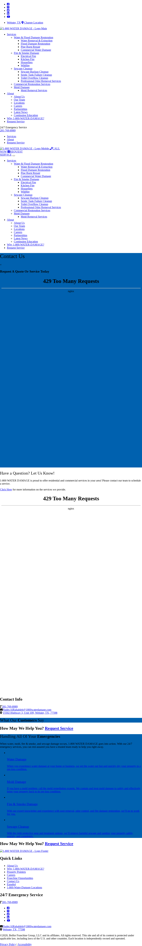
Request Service (16, 121)
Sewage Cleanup (23, 68)
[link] (8, 4)
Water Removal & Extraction (36, 40)
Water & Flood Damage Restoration (33, 37)
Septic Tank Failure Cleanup (36, 74)
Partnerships (20, 109)
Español (11, 884)
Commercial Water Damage (36, 49)
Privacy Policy (8, 944)
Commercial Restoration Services (32, 84)
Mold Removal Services (34, 90)
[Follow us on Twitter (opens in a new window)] (8, 914)
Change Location (33, 22)
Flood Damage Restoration (35, 43)
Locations (19, 102)
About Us (19, 96)
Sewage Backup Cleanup (34, 71)
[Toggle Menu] (13, 155)
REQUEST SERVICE (11, 153)
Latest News (21, 112)
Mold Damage (22, 87)
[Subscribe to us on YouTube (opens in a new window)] (8, 920)
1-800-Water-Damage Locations (24, 887)
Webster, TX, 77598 (14, 929)
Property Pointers (16, 871)
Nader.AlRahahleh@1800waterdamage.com (27, 709)
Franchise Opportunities (20, 878)
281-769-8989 (8, 130)
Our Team (19, 99)
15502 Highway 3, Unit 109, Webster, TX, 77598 (30, 712)
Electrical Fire (28, 56)
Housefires (27, 62)
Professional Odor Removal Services (41, 81)
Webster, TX (14, 22)
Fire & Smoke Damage (26, 53)
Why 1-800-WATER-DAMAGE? (25, 118)
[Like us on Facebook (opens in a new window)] (8, 908)
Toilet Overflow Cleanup (34, 77)
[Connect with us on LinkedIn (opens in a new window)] (8, 917)
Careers (18, 105)
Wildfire (25, 65)
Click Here (6, 489)
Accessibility (25, 944)
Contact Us (13, 881)
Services (11, 34)
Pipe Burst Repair (30, 46)
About (10, 93)
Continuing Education (26, 115)
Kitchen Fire (27, 59)
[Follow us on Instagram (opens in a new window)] (8, 911)
